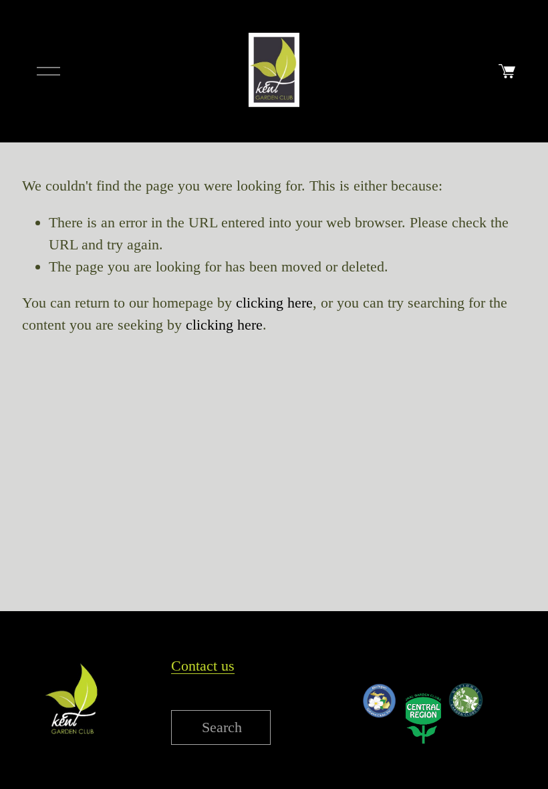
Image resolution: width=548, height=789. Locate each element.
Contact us (203, 665)
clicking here (274, 302)
